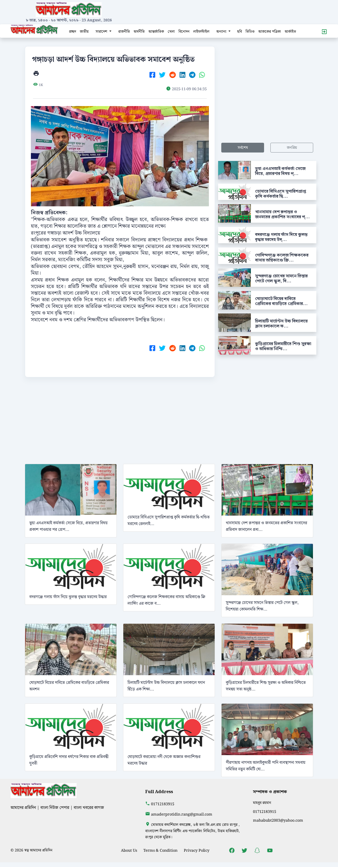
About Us (129, 850)
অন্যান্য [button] (221, 31)
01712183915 (162, 804)
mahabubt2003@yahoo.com (278, 820)
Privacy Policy (196, 850)
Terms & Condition (160, 850)
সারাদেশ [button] (102, 31)
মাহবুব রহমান (262, 803)
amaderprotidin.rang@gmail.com (181, 814)
